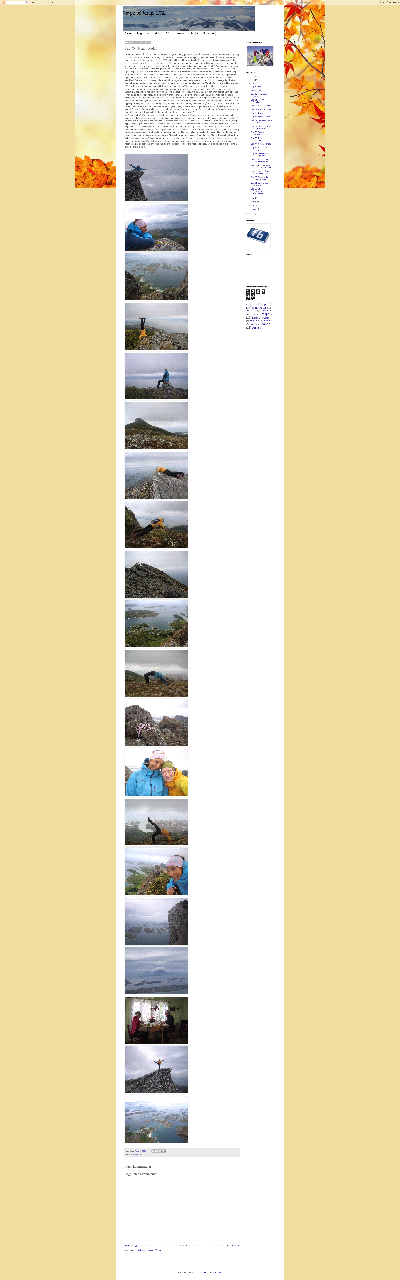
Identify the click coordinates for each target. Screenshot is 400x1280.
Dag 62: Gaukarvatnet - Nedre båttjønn (260, 178)
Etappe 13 (264, 311)
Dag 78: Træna (257, 113)
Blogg (139, 33)
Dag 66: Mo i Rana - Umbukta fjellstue (259, 160)
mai (253, 198)
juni (253, 83)
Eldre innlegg (233, 1246)
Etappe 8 (266, 324)
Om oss (158, 33)
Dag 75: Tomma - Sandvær (258, 139)
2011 (251, 214)
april (253, 202)
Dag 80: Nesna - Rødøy (261, 106)
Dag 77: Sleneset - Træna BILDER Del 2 (262, 127)
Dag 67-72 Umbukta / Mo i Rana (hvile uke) (261, 155)
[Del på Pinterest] (164, 1151)
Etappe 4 (268, 317)
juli (252, 80)
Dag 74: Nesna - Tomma (261, 144)
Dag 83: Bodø (256, 90)
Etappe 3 (256, 318)
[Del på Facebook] (161, 1151)
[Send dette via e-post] (153, 1151)
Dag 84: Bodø (256, 87)
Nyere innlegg (131, 1246)
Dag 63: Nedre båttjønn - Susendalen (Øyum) (261, 172)
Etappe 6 (268, 320)
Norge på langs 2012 (144, 13)
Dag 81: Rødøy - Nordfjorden (258, 101)
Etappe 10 (137, 1155)
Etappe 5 (254, 320)
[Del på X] (158, 1151)
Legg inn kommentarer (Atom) (148, 1250)
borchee (202, 1272)
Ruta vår (169, 33)
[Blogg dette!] (156, 1151)
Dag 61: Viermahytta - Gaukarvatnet (260, 184)
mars (253, 205)
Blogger (218, 1272)
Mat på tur (194, 33)
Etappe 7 (253, 324)
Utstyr (148, 33)
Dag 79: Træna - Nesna (261, 109)
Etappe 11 (259, 307)
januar (254, 209)
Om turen (129, 33)
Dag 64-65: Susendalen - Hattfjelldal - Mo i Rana (261, 166)
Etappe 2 (266, 314)
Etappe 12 (250, 311)
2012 (251, 77)
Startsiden (182, 1246)
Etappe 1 (250, 304)
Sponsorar (182, 33)
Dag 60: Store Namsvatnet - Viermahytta (257, 191)
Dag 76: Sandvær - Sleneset (259, 133)
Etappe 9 (256, 327)
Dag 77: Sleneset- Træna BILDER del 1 (261, 121)
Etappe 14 (250, 314)
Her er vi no (208, 33)
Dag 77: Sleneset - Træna (262, 117)
